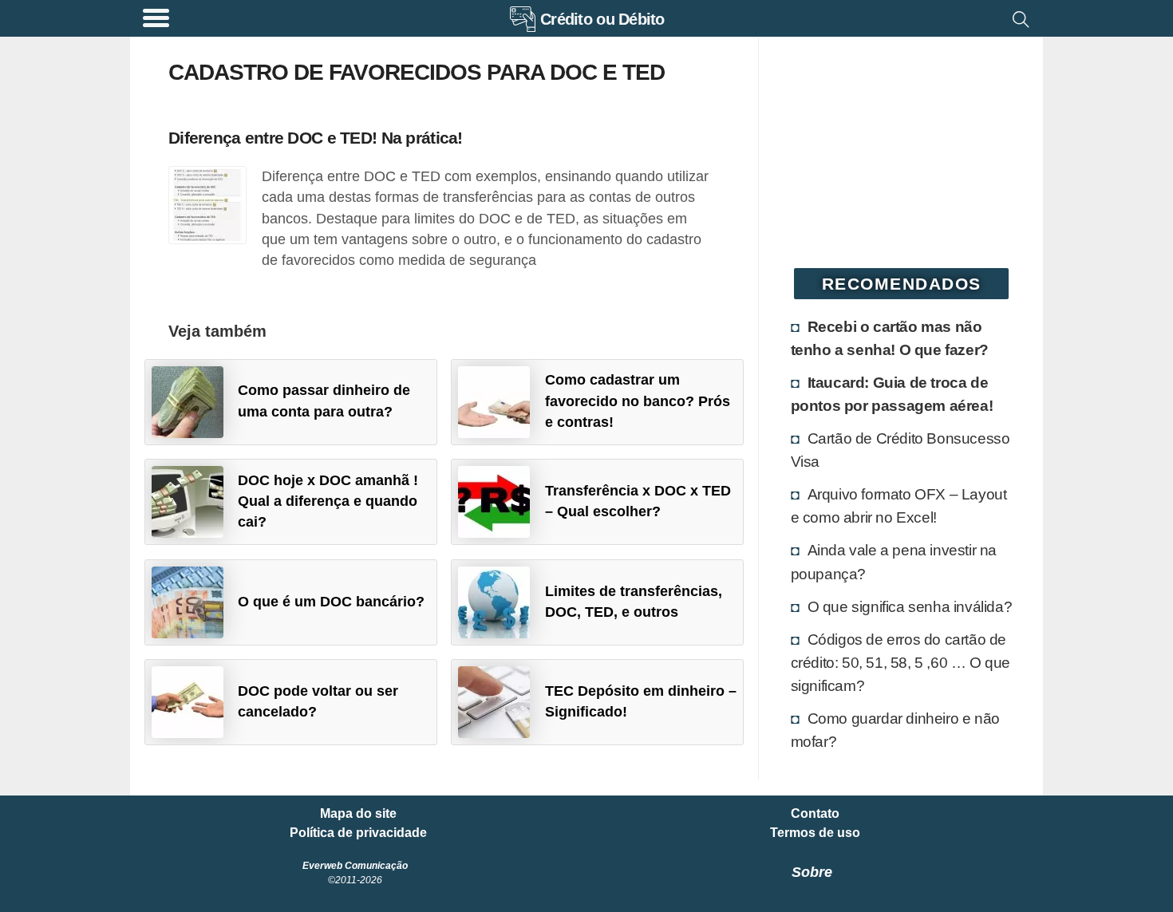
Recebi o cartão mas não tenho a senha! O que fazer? (890, 338)
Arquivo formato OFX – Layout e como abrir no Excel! (899, 505)
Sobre (812, 872)
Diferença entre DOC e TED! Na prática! (315, 137)
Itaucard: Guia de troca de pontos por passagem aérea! (892, 393)
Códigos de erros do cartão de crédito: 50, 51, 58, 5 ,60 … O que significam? (900, 662)
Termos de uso (815, 833)
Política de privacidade (358, 833)
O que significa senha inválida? (910, 606)
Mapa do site (358, 813)
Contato (815, 813)
